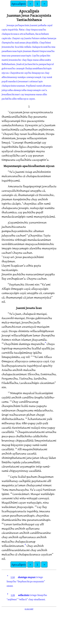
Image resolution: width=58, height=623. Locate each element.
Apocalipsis (18, 3)
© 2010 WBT (29, 609)
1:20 (13, 595)
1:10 (13, 577)
